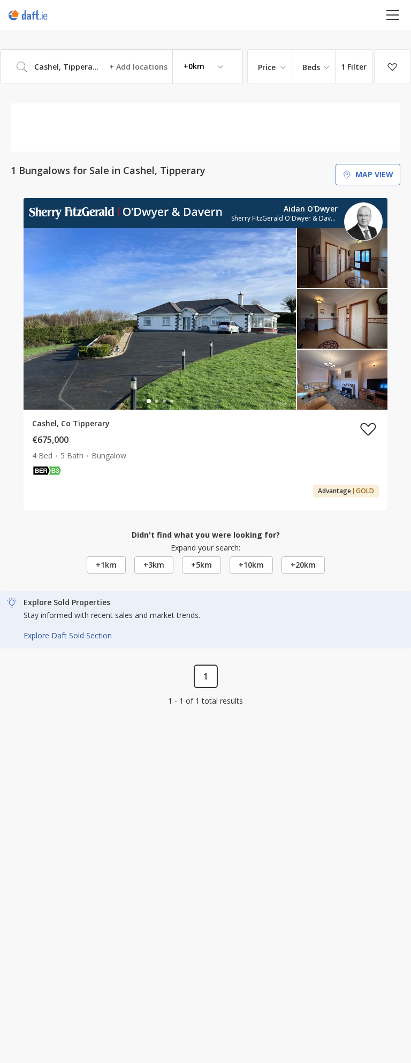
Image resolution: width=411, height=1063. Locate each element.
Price (267, 67)
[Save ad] (368, 429)
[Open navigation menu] (393, 14)
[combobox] (121, 66)
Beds (311, 67)
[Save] (392, 67)
